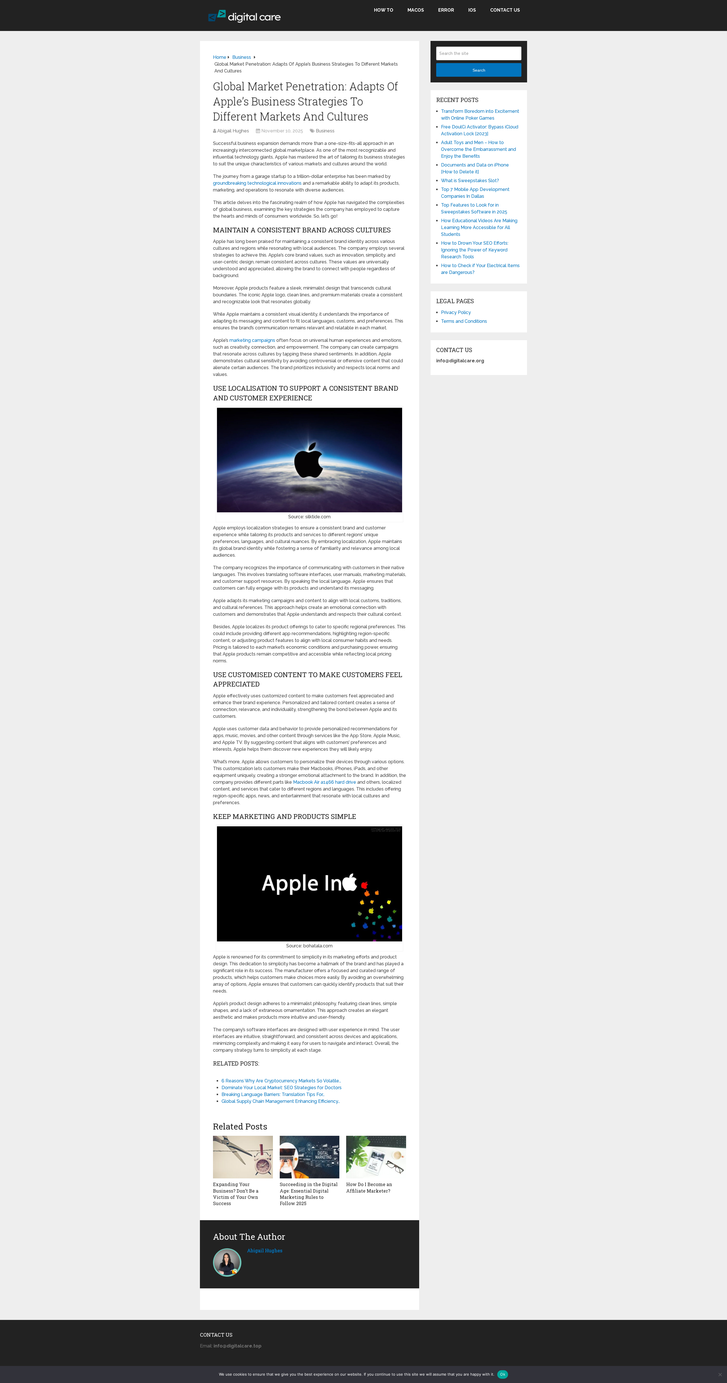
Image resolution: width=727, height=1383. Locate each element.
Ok (502, 1374)
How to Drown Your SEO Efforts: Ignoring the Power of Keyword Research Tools (474, 249)
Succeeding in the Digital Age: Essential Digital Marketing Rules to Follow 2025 (309, 1193)
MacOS (416, 10)
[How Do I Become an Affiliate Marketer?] (376, 1157)
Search (479, 70)
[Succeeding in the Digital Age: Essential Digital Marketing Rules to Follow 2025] (310, 1157)
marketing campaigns (252, 340)
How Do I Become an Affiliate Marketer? (369, 1187)
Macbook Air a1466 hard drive (324, 782)
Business (325, 131)
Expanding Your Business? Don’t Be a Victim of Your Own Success (235, 1193)
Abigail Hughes (233, 131)
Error (446, 10)
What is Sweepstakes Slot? (470, 180)
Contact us (505, 10)
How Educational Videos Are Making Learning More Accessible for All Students (479, 227)
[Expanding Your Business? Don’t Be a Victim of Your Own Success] (243, 1157)
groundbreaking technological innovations (257, 183)
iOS (472, 10)
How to (383, 10)
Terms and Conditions (464, 321)
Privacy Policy (456, 312)
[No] (720, 1374)
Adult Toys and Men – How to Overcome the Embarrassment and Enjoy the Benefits (478, 149)
